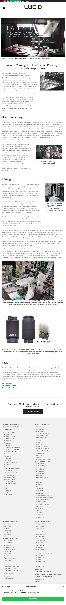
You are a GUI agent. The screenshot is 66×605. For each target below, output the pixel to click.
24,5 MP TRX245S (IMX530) (10, 472)
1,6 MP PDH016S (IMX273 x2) (10, 462)
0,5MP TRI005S (39, 514)
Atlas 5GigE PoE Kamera (10, 521)
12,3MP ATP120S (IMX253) (10, 549)
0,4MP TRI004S (39, 516)
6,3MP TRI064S (39, 490)
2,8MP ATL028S (7, 536)
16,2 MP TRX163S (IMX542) (10, 481)
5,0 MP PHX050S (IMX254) (10, 455)
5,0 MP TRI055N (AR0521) (42, 499)
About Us (37, 581)
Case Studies (10, 58)
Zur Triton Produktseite (10, 388)
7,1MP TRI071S (39, 488)
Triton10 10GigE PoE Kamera (11, 468)
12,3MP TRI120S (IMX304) (42, 481)
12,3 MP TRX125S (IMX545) (10, 485)
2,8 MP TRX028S (8, 494)
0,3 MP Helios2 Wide (41, 563)
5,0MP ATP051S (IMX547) (10, 557)
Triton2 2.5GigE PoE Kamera (43, 424)
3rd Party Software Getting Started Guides (47, 574)
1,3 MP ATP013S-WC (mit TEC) (11, 568)
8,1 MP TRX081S (7, 489)
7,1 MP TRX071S (7, 490)
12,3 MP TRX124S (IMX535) (10, 483)
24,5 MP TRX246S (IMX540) (10, 474)
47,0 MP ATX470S (40, 534)
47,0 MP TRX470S (8, 470)
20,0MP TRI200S (40, 473)
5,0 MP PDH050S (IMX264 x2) (11, 453)
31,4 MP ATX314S (40, 538)
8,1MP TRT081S (39, 441)
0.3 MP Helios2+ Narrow (42, 565)
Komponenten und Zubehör (11, 426)
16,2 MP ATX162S (40, 544)
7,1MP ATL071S (7, 532)
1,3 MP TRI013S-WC (8, 577)
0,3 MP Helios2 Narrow (41, 567)
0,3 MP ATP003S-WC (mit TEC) (11, 570)
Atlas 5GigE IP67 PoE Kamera (11, 538)
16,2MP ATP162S (7, 546)
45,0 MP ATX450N (40, 536)
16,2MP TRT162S (40, 431)
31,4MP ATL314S (7, 523)
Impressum (45, 602)
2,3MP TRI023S (39, 510)
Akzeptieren (33, 599)
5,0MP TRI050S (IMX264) (42, 503)
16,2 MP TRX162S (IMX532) (10, 479)
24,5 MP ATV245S (40, 523)
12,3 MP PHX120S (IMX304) (10, 438)
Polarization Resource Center (43, 576)
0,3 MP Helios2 (39, 559)
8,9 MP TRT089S (40, 439)
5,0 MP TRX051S (8, 492)
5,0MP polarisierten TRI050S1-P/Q (44, 495)
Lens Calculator (39, 579)
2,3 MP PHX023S (7, 460)
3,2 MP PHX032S (7, 456)
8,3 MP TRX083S (8, 487)
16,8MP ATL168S (7, 527)
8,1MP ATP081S (7, 553)
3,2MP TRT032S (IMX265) (42, 450)
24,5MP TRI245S (40, 470)
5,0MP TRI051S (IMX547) (42, 501)
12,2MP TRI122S (39, 482)
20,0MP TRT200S (40, 430)
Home (3, 58)
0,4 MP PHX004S (8, 466)
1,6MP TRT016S (39, 457)
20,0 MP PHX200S (8, 434)
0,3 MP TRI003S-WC (9, 578)
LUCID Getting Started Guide (43, 571)
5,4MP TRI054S (39, 494)
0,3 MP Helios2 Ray (40, 561)
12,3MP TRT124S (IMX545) (42, 435)
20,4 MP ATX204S (40, 542)
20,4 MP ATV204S (40, 525)
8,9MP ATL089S (7, 530)
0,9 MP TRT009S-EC (41, 463)
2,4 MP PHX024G (8, 458)
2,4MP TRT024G (40, 454)
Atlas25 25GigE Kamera (42, 521)
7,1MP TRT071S (39, 442)
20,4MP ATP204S (8, 542)
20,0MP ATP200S (8, 544)
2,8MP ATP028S (7, 560)
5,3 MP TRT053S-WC (9, 573)
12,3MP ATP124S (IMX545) (10, 547)
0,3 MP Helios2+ (40, 557)
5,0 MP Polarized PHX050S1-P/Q (12, 447)
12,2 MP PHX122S (7, 440)
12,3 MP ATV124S (40, 528)
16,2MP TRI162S (39, 475)
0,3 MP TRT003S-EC (41, 465)
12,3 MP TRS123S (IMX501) (42, 479)
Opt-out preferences (23, 602)
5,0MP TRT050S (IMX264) (42, 448)
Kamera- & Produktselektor (11, 424)
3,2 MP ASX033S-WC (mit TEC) (11, 567)
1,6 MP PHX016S (7, 464)
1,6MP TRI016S (39, 512)
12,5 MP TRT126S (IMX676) (42, 433)
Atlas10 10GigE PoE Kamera (43, 531)
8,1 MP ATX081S (39, 547)
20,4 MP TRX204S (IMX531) (10, 476)
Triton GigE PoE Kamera (42, 468)
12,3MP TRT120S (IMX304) (42, 437)
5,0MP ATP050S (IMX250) (10, 558)
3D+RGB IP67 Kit (40, 555)
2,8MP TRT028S (40, 452)
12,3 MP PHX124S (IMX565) (10, 436)
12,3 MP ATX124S (40, 546)
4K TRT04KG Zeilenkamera (43, 459)
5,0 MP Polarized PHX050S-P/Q (11, 449)
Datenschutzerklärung (35, 602)
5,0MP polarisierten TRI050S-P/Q (44, 497)
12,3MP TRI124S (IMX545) (42, 477)
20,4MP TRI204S (40, 471)
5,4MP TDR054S (40, 492)
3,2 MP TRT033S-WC (9, 575)
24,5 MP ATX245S (40, 540)
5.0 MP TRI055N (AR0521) (42, 505)
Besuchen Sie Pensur (9, 386)
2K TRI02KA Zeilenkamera (42, 518)
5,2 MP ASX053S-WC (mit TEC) (11, 565)
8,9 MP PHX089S (8, 442)
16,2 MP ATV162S (40, 527)
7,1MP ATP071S (7, 555)
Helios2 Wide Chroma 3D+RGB (44, 554)
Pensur (12, 148)
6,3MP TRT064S (40, 444)
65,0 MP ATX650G (40, 533)
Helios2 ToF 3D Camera (42, 552)
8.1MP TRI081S (39, 486)
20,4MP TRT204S (40, 428)
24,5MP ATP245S (8, 540)
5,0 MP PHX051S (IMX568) (10, 451)
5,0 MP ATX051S (40, 549)
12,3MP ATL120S (7, 528)
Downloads (38, 569)
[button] (63, 587)
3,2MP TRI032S (39, 506)
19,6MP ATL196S (7, 525)
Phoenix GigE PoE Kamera (10, 432)
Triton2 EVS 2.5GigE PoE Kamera (44, 461)
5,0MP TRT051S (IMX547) (42, 446)
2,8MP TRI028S (39, 508)
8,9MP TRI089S (39, 484)
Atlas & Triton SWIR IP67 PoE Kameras (14, 563)
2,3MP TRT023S (39, 455)
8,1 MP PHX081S (7, 444)
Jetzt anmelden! (33, 411)
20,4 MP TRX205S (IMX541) (10, 477)
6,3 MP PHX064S (8, 445)
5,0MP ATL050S (7, 534)
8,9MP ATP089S (8, 551)
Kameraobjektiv (7, 429)
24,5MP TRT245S (40, 426)
